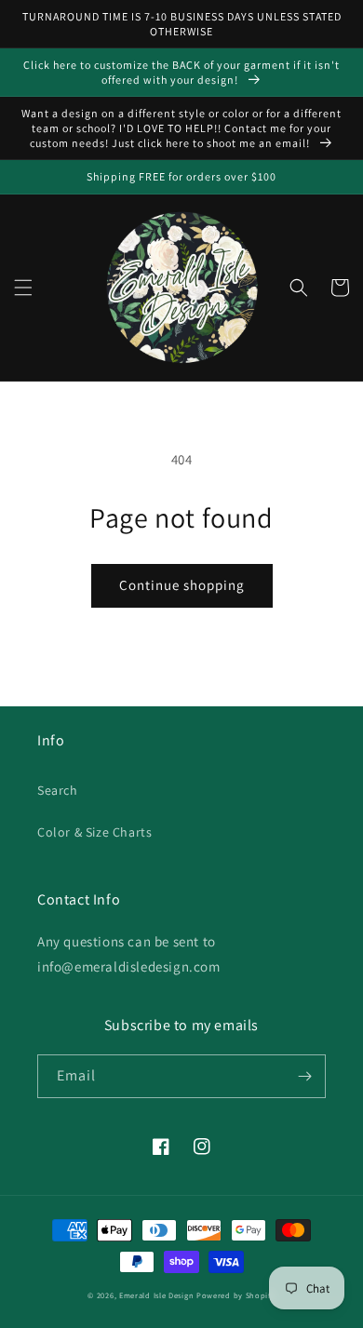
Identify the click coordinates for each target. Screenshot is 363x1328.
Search (57, 790)
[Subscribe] (304, 1076)
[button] (23, 287)
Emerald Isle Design (156, 1295)
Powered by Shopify (236, 1295)
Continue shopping (182, 585)
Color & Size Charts (94, 832)
